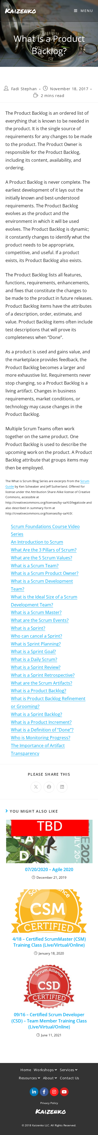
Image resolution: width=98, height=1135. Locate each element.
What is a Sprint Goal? (33, 651)
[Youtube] (64, 1091)
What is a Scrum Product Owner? (44, 573)
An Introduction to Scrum (37, 542)
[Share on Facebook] (49, 787)
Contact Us (69, 1077)
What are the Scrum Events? (40, 620)
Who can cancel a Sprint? (36, 636)
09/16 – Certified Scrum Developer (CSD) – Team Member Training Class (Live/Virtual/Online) (49, 1021)
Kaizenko (20, 10)
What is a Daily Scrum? (34, 659)
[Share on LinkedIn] (62, 787)
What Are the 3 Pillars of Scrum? (43, 550)
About (49, 1077)
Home (25, 1069)
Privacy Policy (49, 1103)
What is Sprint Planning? (36, 644)
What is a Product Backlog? (38, 691)
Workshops (44, 1069)
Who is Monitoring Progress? (40, 738)
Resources (28, 1077)
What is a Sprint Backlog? (36, 714)
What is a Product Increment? (41, 722)
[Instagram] (54, 1091)
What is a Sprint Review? (35, 667)
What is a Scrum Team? (35, 566)
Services (67, 1069)
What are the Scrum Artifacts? (41, 683)
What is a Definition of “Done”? (42, 730)
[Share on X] (35, 787)
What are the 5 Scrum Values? (41, 558)
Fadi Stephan (24, 88)
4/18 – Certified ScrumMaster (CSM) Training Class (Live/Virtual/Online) (49, 942)
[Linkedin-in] (34, 1091)
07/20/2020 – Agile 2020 (49, 869)
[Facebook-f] (44, 1091)
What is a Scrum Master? (36, 612)
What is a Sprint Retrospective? (43, 675)
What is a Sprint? (28, 628)
